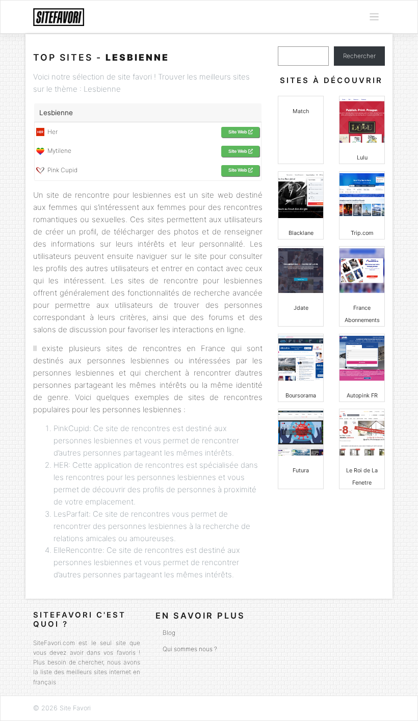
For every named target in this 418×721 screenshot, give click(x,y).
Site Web (238, 132)
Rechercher (359, 56)
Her (51, 132)
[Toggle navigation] (374, 17)
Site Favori (75, 708)
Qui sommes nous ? (190, 649)
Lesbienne (56, 113)
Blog (169, 632)
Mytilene (57, 150)
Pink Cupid (60, 170)
